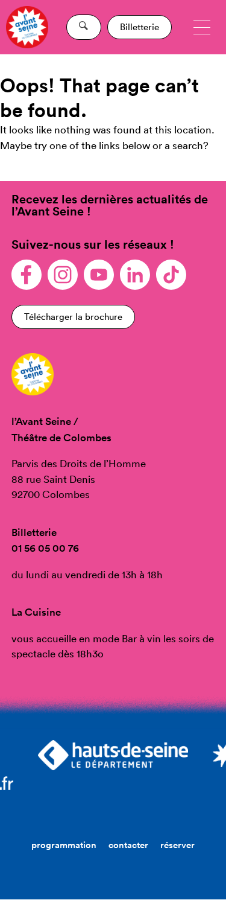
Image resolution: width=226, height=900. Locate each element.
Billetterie (139, 27)
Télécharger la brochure (73, 316)
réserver (177, 844)
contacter (128, 844)
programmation (63, 844)
